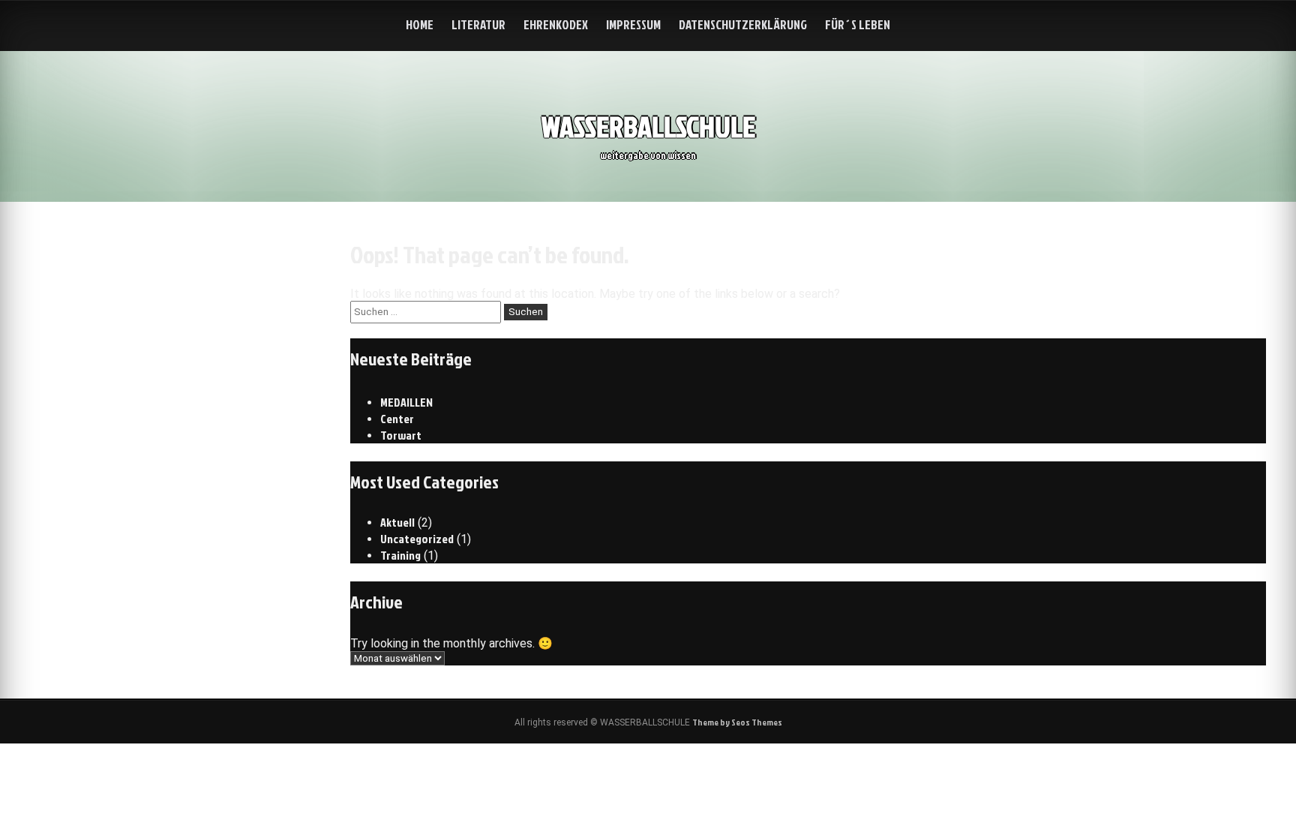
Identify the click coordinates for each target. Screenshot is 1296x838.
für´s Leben (857, 24)
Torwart (401, 435)
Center (397, 418)
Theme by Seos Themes (737, 722)
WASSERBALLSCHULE (648, 126)
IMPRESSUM (633, 24)
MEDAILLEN (406, 402)
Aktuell (397, 522)
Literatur (479, 24)
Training (400, 555)
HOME (420, 24)
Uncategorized (417, 538)
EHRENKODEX (556, 24)
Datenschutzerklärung (743, 24)
